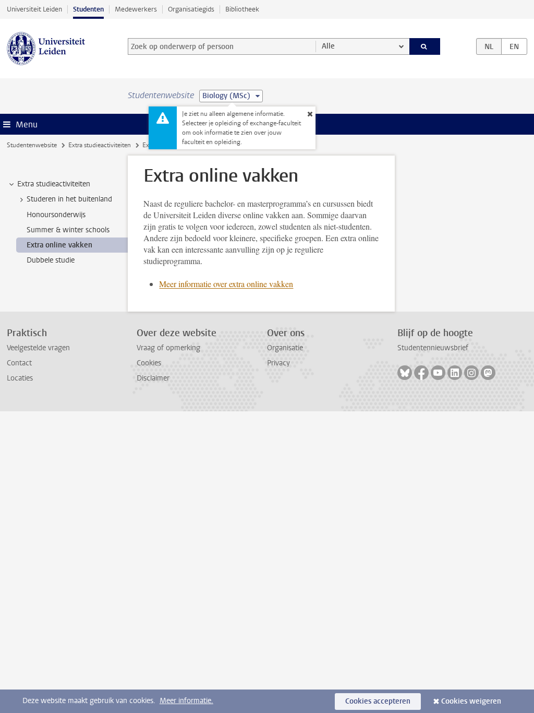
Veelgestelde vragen (38, 348)
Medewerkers (136, 9)
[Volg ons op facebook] (421, 372)
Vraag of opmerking (168, 348)
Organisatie (285, 348)
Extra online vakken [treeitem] (59, 245)
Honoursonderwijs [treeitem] (56, 215)
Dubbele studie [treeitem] (51, 260)
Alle (328, 46)
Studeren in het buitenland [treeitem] (69, 199)
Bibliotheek (242, 9)
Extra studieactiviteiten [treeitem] (53, 184)
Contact (19, 363)
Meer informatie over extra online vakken (226, 283)
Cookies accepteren (377, 701)
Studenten (88, 9)
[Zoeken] (425, 46)
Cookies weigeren (471, 701)
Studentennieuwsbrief (432, 348)
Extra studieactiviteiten (99, 145)
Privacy (278, 363)
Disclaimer (153, 378)
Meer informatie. (186, 701)
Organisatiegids (191, 9)
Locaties (20, 378)
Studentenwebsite (32, 145)
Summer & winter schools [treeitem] (68, 230)
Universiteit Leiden (34, 9)
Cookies (149, 363)
